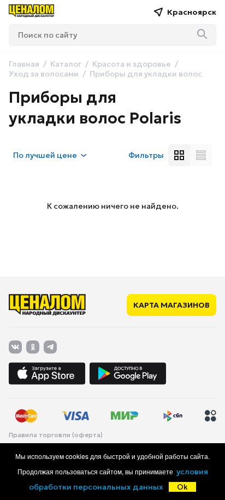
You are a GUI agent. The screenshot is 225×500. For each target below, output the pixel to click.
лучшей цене (45, 155)
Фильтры (146, 155)
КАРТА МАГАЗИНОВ (171, 305)
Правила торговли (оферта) (56, 435)
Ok (182, 487)
